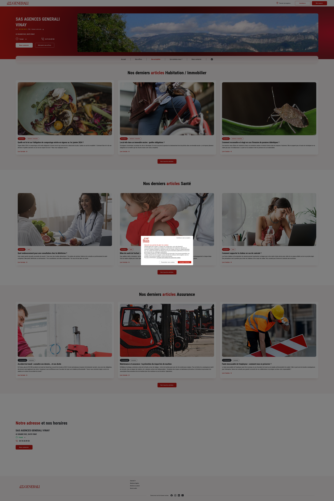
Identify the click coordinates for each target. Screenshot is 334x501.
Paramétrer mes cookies (168, 262)
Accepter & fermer (185, 262)
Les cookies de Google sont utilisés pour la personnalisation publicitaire (164, 250)
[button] (168, 257)
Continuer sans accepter (183, 238)
